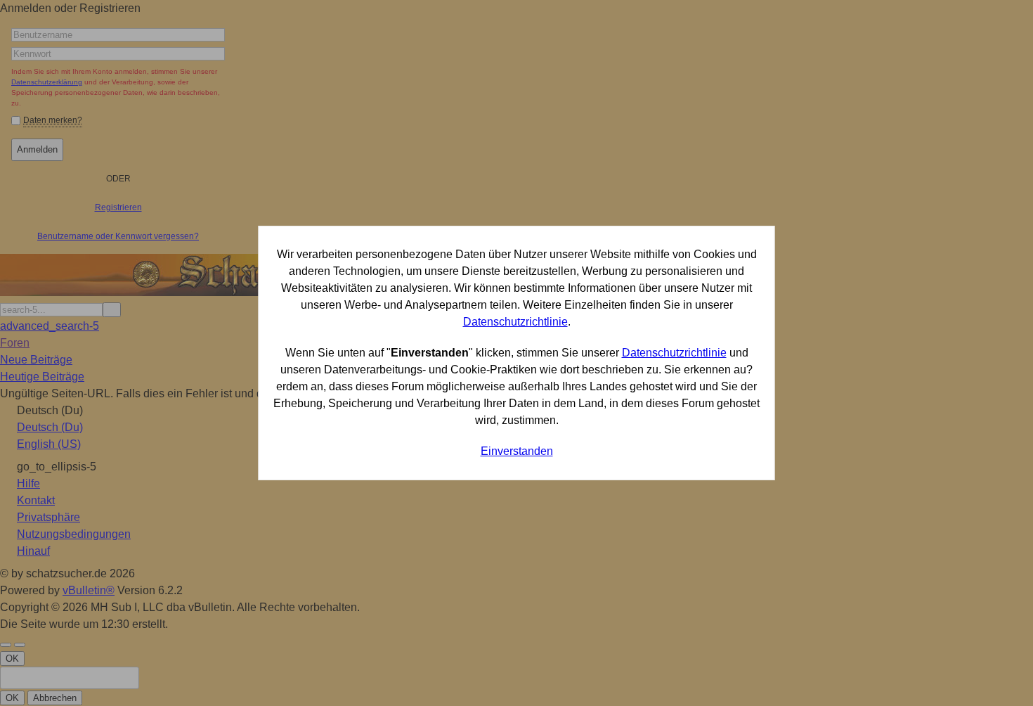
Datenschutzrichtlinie (515, 322)
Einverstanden (517, 451)
